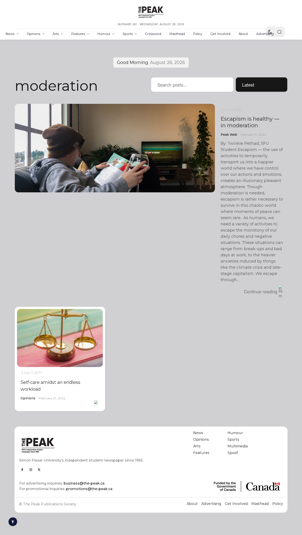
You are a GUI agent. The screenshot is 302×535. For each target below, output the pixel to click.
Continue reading (260, 291)
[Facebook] (22, 470)
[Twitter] (39, 470)
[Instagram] (31, 470)
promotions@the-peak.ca (89, 489)
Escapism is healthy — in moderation (250, 122)
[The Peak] (151, 12)
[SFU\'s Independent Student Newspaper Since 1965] (82, 445)
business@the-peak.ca (84, 483)
